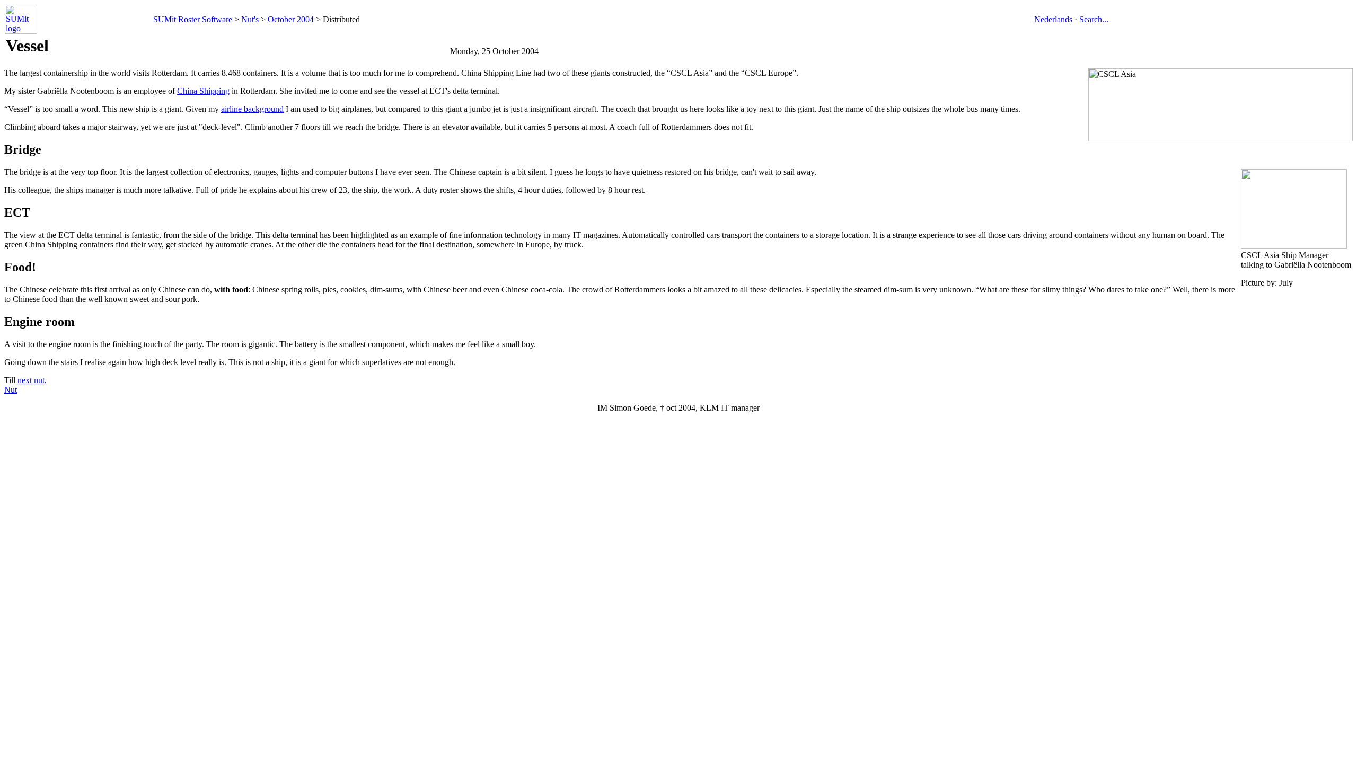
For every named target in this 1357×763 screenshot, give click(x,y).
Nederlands (1053, 19)
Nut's (250, 19)
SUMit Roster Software (192, 19)
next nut (31, 380)
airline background (252, 108)
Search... (1093, 19)
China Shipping (203, 90)
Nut (10, 389)
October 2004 (291, 19)
